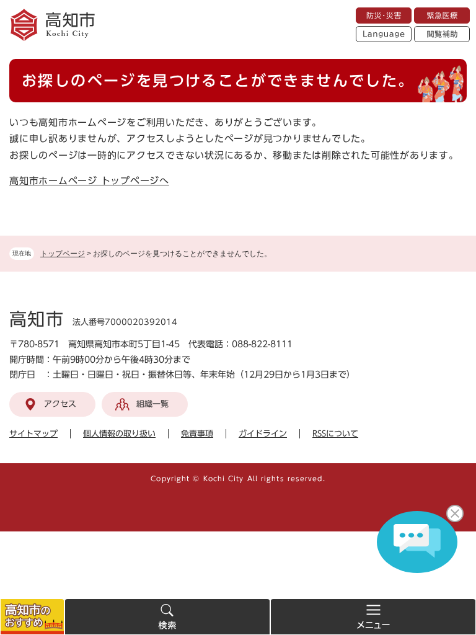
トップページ (62, 253)
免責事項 (197, 434)
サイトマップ (33, 434)
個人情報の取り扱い (119, 434)
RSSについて (335, 434)
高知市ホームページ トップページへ (89, 180)
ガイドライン (263, 434)
